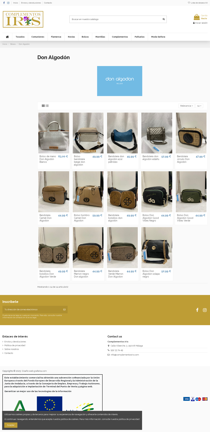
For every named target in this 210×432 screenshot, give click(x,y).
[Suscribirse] (64, 309)
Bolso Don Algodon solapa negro (151, 274)
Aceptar (11, 425)
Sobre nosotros (11, 349)
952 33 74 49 (117, 350)
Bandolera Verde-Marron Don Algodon (115, 274)
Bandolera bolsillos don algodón (115, 218)
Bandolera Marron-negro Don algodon (81, 274)
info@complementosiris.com (125, 354)
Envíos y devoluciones (31, 3)
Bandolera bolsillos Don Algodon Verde (48, 274)
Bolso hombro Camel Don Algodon (82, 218)
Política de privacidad (14, 345)
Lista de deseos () (199, 3)
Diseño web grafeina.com (34, 371)
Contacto (48, 3)
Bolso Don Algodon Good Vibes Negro (151, 218)
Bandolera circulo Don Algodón (183, 159)
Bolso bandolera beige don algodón (79, 160)
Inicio (15, 3)
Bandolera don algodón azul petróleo (116, 159)
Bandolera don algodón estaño (151, 157)
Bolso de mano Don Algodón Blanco (48, 159)
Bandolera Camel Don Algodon (46, 218)
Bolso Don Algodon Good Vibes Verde (185, 218)
